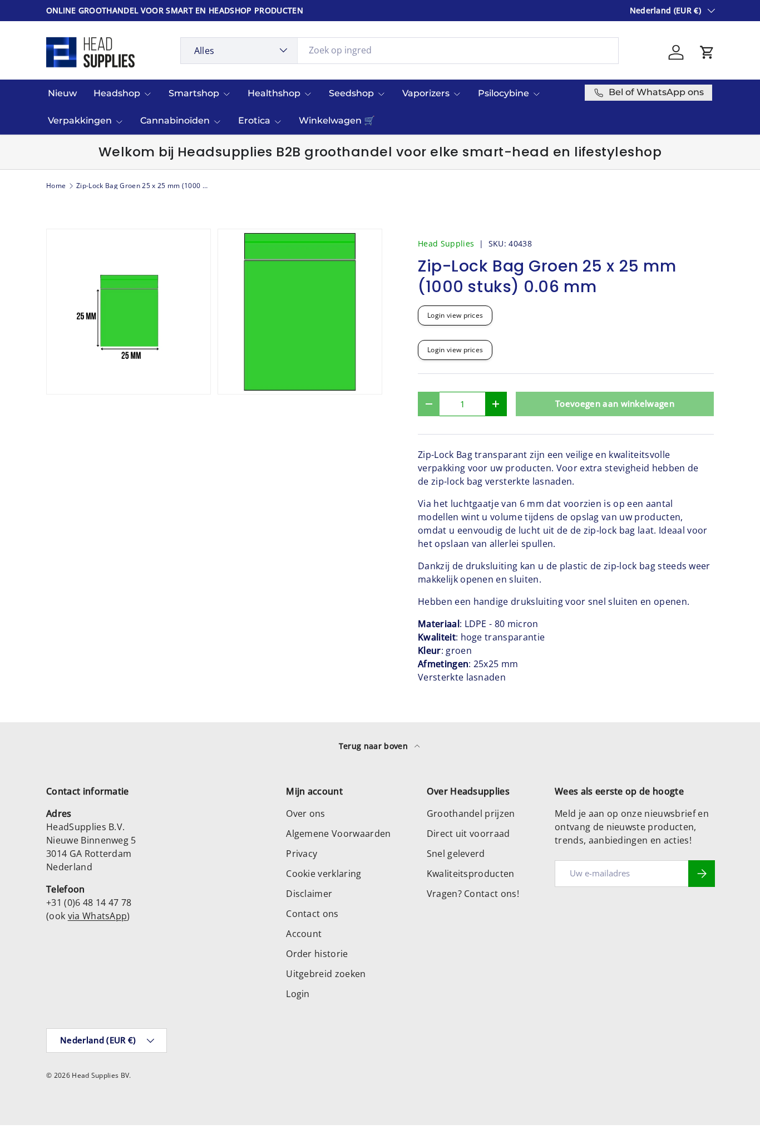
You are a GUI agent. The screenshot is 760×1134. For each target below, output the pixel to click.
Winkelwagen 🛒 (337, 120)
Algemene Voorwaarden (338, 833)
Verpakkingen (80, 120)
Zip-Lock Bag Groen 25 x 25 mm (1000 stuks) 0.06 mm (143, 186)
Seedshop (351, 93)
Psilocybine (503, 93)
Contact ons (312, 914)
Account (304, 934)
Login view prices (455, 315)
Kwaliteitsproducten (471, 873)
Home (56, 186)
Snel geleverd (456, 853)
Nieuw (62, 93)
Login (298, 994)
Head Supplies (446, 243)
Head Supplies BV (100, 1075)
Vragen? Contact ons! (473, 894)
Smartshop (194, 93)
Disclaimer (309, 894)
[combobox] (400, 50)
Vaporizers (426, 93)
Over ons (305, 813)
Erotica (254, 120)
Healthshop (274, 93)
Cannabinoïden (175, 120)
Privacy (301, 853)
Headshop (116, 93)
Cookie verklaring (323, 873)
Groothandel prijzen (471, 813)
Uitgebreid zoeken (326, 974)
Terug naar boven (374, 746)
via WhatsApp (97, 916)
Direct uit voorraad (468, 833)
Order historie (317, 954)
